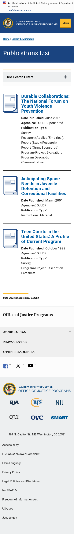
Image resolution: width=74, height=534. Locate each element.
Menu (66, 23)
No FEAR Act (10, 490)
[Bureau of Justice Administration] (14, 405)
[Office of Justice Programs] (8, 23)
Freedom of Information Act (20, 499)
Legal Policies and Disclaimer (21, 481)
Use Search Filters (20, 77)
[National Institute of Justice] (59, 406)
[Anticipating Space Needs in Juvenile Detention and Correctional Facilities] (10, 194)
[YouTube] (32, 367)
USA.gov (7, 508)
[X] (19, 367)
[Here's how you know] (37, 6)
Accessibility (10, 445)
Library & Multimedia (23, 39)
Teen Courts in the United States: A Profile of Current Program (45, 236)
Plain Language (11, 463)
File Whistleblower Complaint (20, 454)
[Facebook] (7, 367)
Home (6, 39)
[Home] (36, 23)
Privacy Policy (11, 472)
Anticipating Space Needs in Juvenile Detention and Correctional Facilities (43, 186)
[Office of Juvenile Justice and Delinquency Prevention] (14, 421)
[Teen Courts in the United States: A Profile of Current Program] (10, 247)
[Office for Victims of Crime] (37, 420)
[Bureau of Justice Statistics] (37, 408)
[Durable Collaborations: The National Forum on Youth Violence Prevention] (10, 112)
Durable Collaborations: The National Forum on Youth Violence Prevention (45, 104)
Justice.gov (9, 517)
